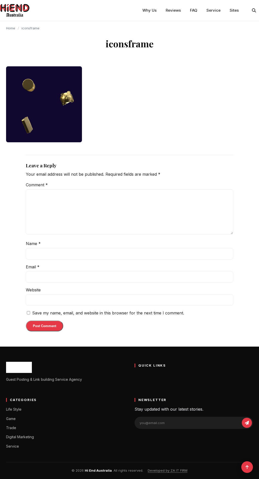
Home (10, 28)
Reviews (173, 10)
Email (32, 266)
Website (33, 289)
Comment (37, 184)
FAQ (193, 10)
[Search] (254, 10)
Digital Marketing (20, 437)
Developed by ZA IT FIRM (167, 470)
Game (11, 418)
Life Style (13, 409)
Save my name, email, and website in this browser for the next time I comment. (108, 312)
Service (213, 10)
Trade (11, 428)
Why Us (149, 10)
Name (33, 243)
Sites (234, 10)
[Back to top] (247, 467)
